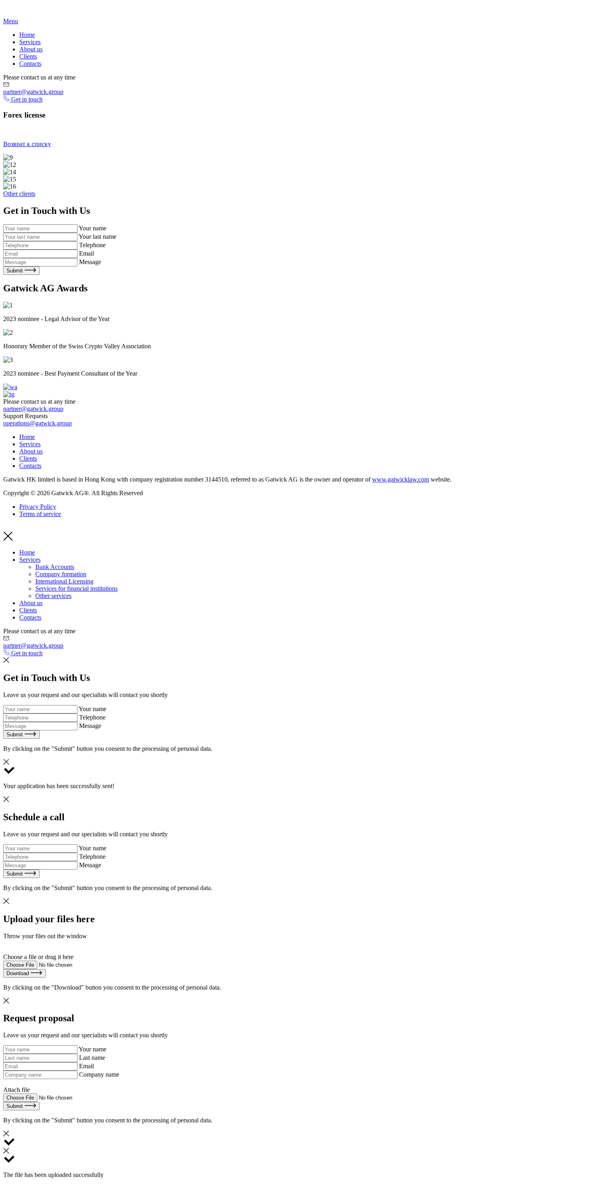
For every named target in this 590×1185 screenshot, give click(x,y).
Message (90, 261)
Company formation (60, 574)
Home (27, 34)
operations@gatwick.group (37, 423)
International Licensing (64, 581)
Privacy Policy (37, 506)
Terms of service (40, 513)
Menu (10, 21)
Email (86, 253)
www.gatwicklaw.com (400, 479)
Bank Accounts (54, 566)
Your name (92, 228)
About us (31, 49)
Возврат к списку (27, 143)
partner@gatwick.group (33, 91)
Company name (99, 1074)
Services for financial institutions (76, 588)
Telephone (92, 245)
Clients (28, 56)
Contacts (30, 63)
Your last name (97, 236)
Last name (92, 1057)
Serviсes (30, 42)
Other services (53, 595)
